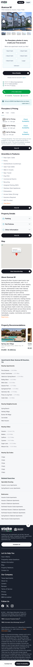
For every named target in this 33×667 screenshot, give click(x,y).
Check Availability (25, 120)
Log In (28, 2)
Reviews (4, 586)
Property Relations (7, 567)
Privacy (3, 592)
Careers (3, 583)
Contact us (16, 544)
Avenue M (6, 7)
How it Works (5, 557)
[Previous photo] (3, 21)
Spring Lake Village (7, 344)
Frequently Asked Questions (10, 559)
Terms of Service (6, 589)
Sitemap (4, 594)
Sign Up (21, 2)
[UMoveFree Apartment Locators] (6, 529)
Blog (2, 565)
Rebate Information (7, 562)
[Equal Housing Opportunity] (18, 529)
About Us (4, 581)
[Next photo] (29, 21)
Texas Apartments (7, 578)
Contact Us (8, 664)
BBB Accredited (6, 597)
